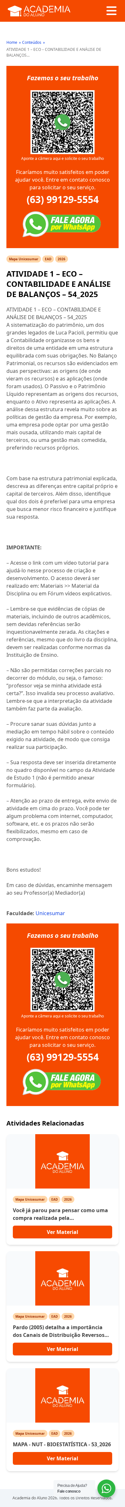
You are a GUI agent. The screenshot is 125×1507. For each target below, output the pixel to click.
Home (11, 42)
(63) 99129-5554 (63, 199)
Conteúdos (31, 42)
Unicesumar (50, 913)
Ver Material (62, 1232)
